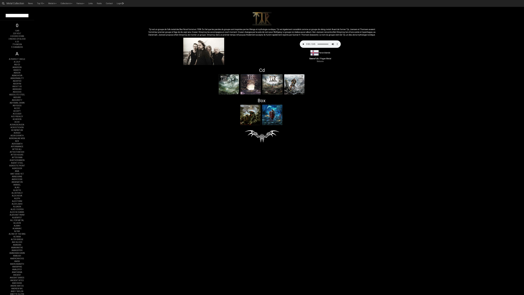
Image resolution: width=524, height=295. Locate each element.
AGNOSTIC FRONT (17, 166)
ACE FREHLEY (17, 116)
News (30, 3)
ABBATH (17, 70)
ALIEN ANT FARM (17, 215)
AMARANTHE (17, 248)
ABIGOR (17, 73)
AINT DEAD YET (17, 174)
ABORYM (17, 84)
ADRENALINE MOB (17, 138)
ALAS (17, 187)
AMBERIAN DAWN (17, 253)
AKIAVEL (17, 185)
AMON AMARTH (17, 264)
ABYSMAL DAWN (17, 103)
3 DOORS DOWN (17, 36)
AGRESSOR (17, 168)
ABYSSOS (17, 105)
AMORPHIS (17, 267)
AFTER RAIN (17, 157)
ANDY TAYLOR (17, 291)
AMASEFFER (17, 250)
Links (90, 3)
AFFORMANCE (17, 146)
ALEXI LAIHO (17, 204)
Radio (99, 3)
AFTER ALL (17, 149)
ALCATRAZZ (17, 193)
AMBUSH (17, 256)
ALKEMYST (17, 217)
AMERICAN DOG (17, 258)
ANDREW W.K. (17, 288)
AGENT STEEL (17, 163)
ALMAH (17, 226)
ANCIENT (17, 275)
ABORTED (17, 81)
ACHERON (17, 119)
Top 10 (40, 3)
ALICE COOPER (17, 209)
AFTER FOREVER (17, 152)
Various (79, 3)
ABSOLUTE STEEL (17, 95)
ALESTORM (17, 201)
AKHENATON (17, 182)
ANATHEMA (17, 272)
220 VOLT (17, 33)
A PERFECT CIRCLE (17, 59)
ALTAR (17, 231)
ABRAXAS (17, 89)
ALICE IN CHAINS (17, 212)
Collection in (66, 3)
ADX (17, 141)
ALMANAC (17, 228)
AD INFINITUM (17, 130)
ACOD (17, 122)
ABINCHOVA (17, 75)
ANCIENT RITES (17, 280)
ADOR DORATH (17, 136)
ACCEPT (17, 111)
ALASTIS (17, 190)
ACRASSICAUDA (17, 125)
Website (320, 61)
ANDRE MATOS (17, 286)
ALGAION (17, 207)
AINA (17, 171)
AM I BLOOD (17, 242)
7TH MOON (17, 44)
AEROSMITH (17, 144)
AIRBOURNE (17, 176)
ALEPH (17, 198)
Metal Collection (15, 3)
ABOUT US (17, 86)
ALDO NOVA (17, 196)
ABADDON (17, 67)
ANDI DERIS (17, 283)
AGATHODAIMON (17, 160)
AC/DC (17, 108)
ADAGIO (17, 133)
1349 (17, 31)
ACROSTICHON (17, 127)
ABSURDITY (17, 100)
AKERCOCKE (17, 179)
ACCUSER (17, 114)
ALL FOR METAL (17, 220)
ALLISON (17, 223)
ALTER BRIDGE (17, 239)
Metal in (51, 3)
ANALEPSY (17, 269)
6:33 (17, 42)
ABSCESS (17, 92)
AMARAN (17, 245)
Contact (109, 3)
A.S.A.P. (17, 62)
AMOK (17, 261)
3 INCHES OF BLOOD (17, 39)
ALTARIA (17, 237)
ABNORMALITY (17, 78)
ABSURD (17, 97)
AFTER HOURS (17, 155)
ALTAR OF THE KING (17, 234)
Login (119, 3)
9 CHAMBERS (17, 47)
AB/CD (17, 65)
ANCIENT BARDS (17, 278)
